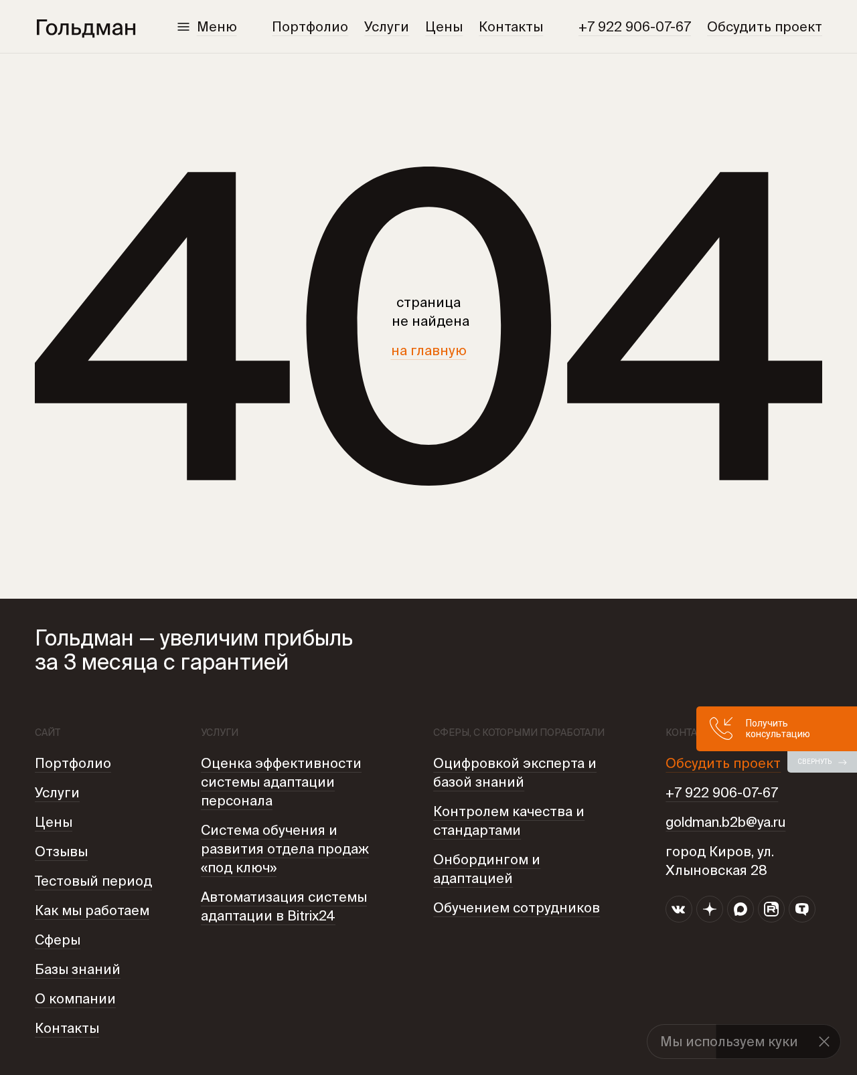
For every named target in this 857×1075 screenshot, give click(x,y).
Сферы (57, 939)
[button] (824, 1042)
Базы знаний (78, 969)
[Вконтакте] (679, 909)
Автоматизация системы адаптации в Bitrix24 (284, 906)
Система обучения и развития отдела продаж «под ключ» (285, 848)
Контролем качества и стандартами (509, 820)
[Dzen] (709, 909)
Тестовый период (93, 880)
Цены (444, 26)
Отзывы (61, 851)
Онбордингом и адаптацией (486, 869)
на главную (429, 350)
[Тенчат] (802, 909)
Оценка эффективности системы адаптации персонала (281, 781)
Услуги (386, 26)
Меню (217, 26)
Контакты (511, 26)
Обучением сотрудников (516, 907)
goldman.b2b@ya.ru (725, 821)
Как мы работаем (92, 910)
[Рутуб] (771, 909)
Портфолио (310, 26)
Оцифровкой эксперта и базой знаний (515, 772)
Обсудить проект (764, 26)
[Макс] (740, 909)
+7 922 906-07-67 (634, 26)
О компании (75, 998)
